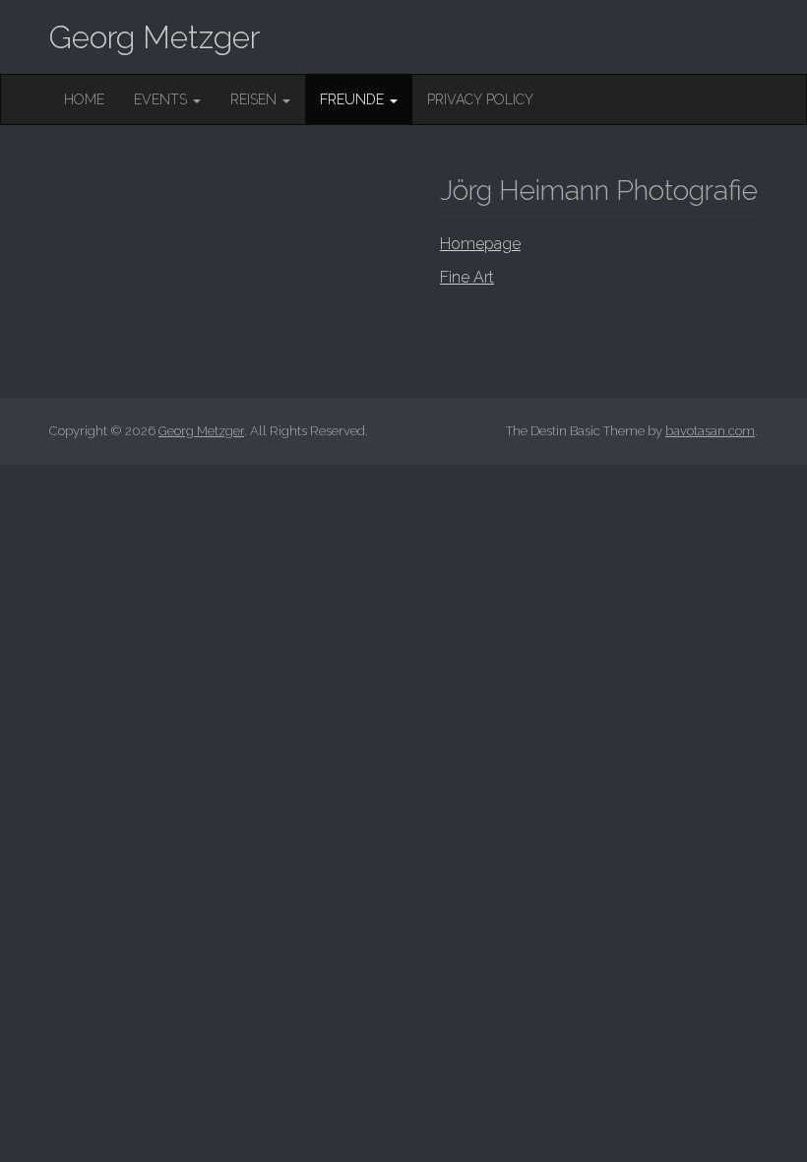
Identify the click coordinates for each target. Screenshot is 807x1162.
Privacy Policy (480, 99)
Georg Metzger (154, 37)
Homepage (480, 243)
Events (162, 99)
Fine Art (467, 277)
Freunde (354, 99)
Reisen (255, 99)
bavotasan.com (710, 430)
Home (84, 99)
